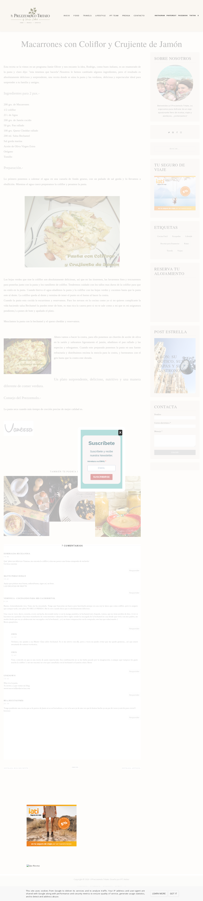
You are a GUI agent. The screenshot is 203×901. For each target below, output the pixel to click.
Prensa (126, 15)
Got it (173, 893)
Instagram (160, 15)
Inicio (67, 15)
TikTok (192, 15)
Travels (87, 15)
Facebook (183, 15)
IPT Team (113, 15)
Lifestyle (100, 15)
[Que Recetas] (101, 865)
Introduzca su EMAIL (96, 461)
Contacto (139, 15)
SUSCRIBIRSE (101, 477)
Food (76, 15)
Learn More (159, 893)
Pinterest (171, 15)
